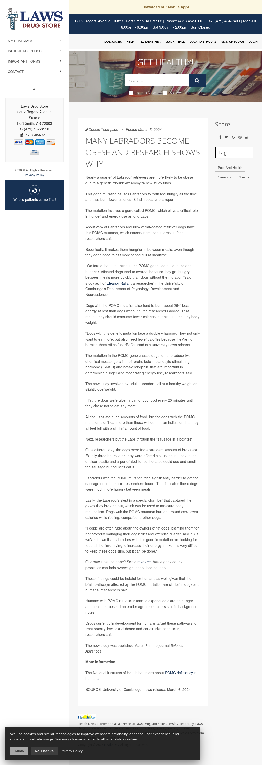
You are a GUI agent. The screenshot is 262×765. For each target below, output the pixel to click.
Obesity (243, 177)
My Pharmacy (20, 40)
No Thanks (44, 751)
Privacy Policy (34, 175)
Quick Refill (175, 41)
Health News (147, 92)
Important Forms (24, 61)
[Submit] (197, 80)
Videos (176, 92)
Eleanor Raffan (119, 283)
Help (130, 41)
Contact (16, 71)
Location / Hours (203, 41)
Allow (19, 751)
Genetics (224, 177)
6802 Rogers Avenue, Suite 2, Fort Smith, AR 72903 (118, 21)
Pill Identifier (150, 41)
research (144, 561)
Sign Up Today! (232, 41)
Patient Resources (26, 51)
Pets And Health (230, 167)
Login (253, 41)
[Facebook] (34, 89)
